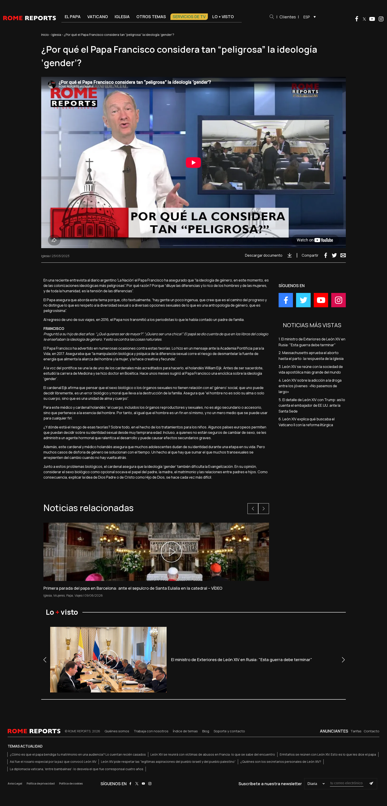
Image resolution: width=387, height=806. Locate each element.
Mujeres (59, 595)
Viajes (78, 595)
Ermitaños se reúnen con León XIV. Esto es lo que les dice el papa (328, 754)
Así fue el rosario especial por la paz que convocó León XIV (53, 761)
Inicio (45, 34)
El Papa (73, 16)
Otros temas (151, 16)
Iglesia (122, 16)
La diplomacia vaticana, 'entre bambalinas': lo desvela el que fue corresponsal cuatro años (76, 769)
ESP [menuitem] (306, 17)
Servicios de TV (189, 16)
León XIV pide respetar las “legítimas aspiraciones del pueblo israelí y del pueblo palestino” (168, 761)
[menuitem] (308, 17)
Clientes (288, 16)
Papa (69, 595)
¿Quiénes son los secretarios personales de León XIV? (280, 761)
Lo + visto (223, 16)
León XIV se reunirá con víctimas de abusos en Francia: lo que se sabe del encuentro (212, 754)
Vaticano (97, 16)
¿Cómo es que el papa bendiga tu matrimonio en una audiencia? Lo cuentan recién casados (78, 754)
